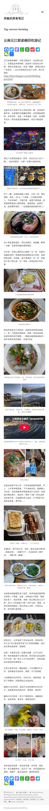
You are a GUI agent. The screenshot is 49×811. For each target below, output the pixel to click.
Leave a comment (17, 802)
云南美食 (25, 799)
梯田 (42, 799)
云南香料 (33, 799)
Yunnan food (27, 795)
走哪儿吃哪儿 (23, 792)
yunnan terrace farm (34, 797)
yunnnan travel (9, 799)
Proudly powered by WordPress (15, 808)
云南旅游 (18, 799)
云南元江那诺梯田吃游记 (22, 40)
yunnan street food (19, 797)
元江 (38, 799)
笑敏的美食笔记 (14, 18)
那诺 (5, 802)
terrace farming (16, 795)
